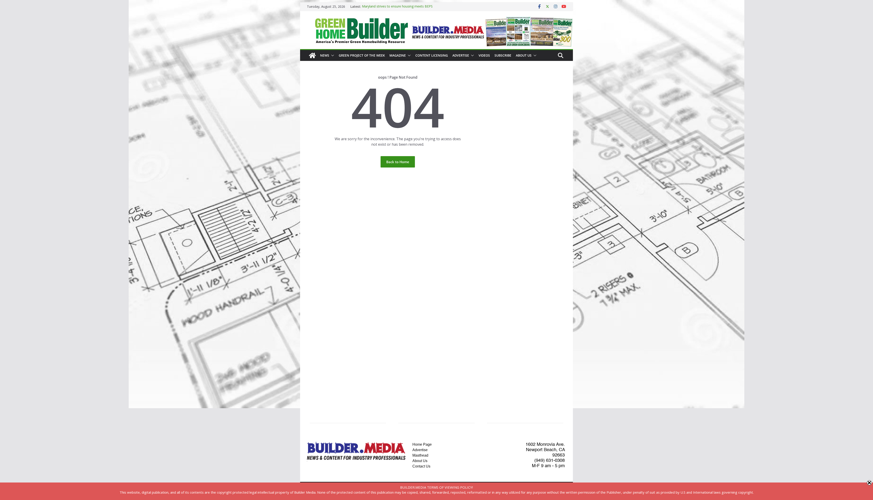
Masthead (420, 455)
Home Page (422, 444)
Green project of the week (362, 55)
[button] (331, 55)
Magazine (397, 55)
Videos (484, 55)
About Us (524, 55)
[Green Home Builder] (312, 55)
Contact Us (421, 466)
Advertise (460, 55)
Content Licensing (431, 55)
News (324, 55)
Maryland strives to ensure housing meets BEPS (397, 6)
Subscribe (502, 55)
